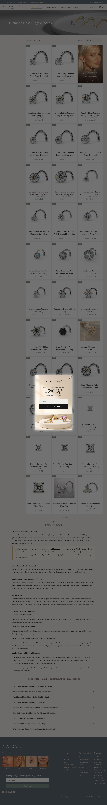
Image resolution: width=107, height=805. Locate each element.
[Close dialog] (70, 377)
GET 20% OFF (53, 407)
